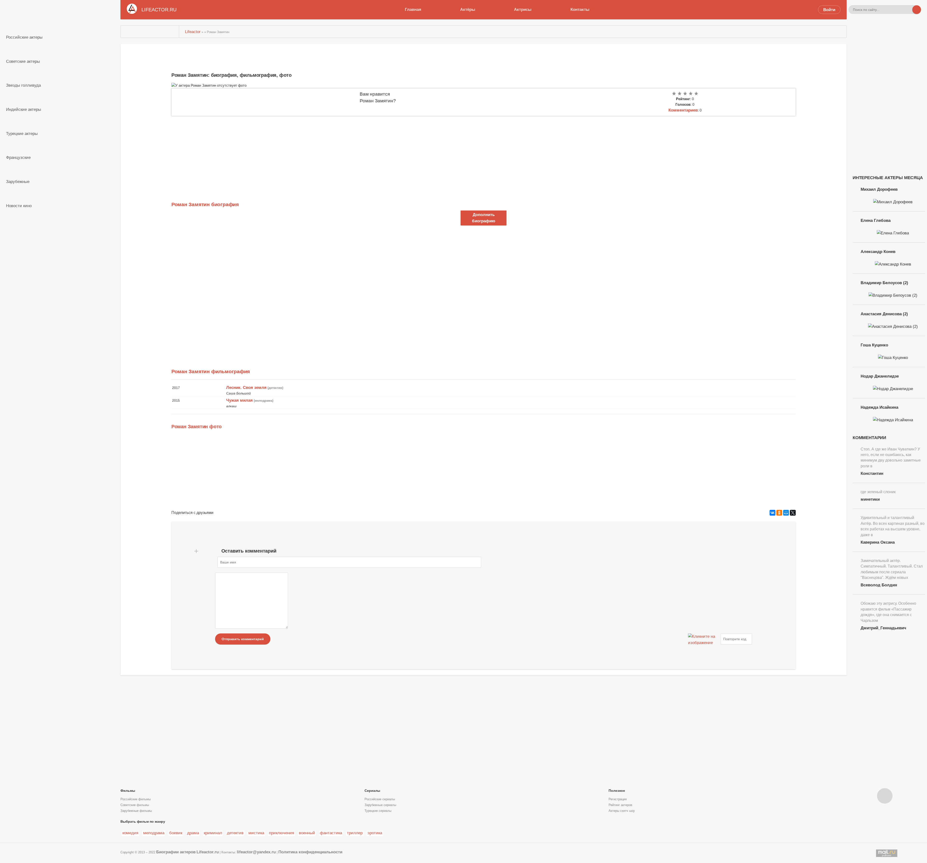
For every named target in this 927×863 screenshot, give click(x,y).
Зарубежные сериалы (380, 805)
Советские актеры (23, 61)
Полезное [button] (617, 791)
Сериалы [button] (372, 791)
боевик (175, 832)
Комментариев (683, 110)
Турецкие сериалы (378, 811)
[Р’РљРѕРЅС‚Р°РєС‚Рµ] (772, 513)
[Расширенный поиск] (908, 9)
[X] (793, 513)
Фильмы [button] (127, 791)
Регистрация (618, 799)
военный (307, 832)
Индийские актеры (23, 109)
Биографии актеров (176, 851)
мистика (256, 832)
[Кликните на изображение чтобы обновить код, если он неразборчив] (703, 639)
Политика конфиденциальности (310, 851)
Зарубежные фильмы (136, 811)
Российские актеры (24, 37)
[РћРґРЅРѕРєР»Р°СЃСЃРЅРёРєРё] (779, 513)
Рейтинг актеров (620, 805)
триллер (355, 832)
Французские (18, 157)
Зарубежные (17, 181)
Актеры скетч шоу (622, 811)
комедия (130, 832)
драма (193, 832)
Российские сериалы (380, 799)
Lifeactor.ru (208, 851)
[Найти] (916, 9)
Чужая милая (239, 400)
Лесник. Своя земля (246, 387)
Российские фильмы (135, 799)
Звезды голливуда (23, 85)
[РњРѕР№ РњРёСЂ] (786, 513)
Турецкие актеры (22, 133)
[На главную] (150, 32)
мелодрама (153, 832)
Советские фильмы (134, 805)
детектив (235, 832)
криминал (213, 832)
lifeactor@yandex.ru (256, 851)
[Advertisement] (316, 152)
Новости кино (19, 205)
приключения (281, 832)
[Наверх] (884, 796)
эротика (374, 832)
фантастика (331, 832)
